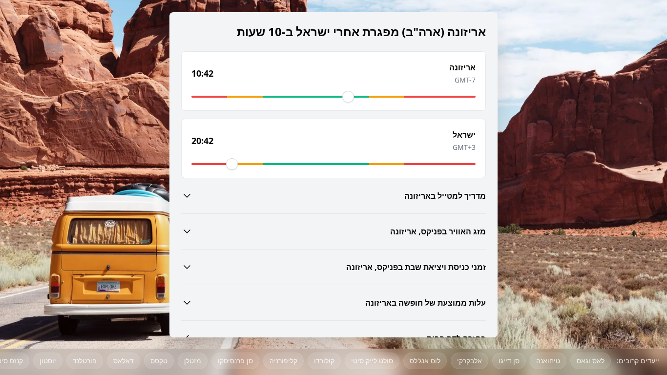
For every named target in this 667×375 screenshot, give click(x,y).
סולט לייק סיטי (372, 360)
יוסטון (48, 360)
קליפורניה (283, 360)
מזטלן (192, 360)
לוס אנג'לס (425, 360)
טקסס (158, 360)
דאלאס (123, 360)
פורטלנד (85, 360)
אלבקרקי (469, 360)
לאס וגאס (590, 360)
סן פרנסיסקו (235, 360)
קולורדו (324, 360)
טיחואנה (548, 360)
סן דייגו (509, 360)
